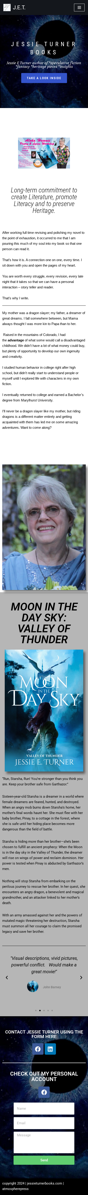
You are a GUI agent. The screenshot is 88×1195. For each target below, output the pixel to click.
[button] (7, 977)
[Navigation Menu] (79, 7)
